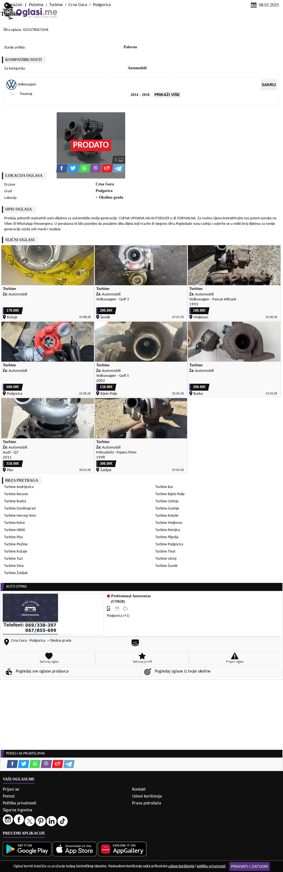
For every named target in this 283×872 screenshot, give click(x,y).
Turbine (56, 5)
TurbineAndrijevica (19, 487)
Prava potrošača (146, 803)
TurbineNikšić (14, 530)
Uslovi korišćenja (147, 796)
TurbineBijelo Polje (170, 494)
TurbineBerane (16, 494)
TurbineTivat (165, 552)
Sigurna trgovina (17, 810)
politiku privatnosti (211, 866)
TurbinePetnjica (167, 530)
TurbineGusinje (167, 508)
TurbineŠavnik (166, 566)
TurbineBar (164, 487)
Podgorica (102, 5)
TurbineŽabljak (16, 573)
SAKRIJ (269, 84)
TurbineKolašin (167, 516)
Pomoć (9, 796)
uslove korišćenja (181, 866)
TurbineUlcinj (165, 559)
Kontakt (139, 789)
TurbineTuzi (13, 559)
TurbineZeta (14, 566)
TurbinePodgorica (169, 544)
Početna (36, 5)
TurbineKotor (14, 523)
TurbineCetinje (167, 501)
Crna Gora (78, 5)
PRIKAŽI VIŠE (167, 94)
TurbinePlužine (16, 544)
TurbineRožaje (15, 552)
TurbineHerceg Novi (20, 516)
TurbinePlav (13, 537)
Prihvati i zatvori (249, 866)
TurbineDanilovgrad (19, 508)
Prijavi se (11, 789)
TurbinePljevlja (167, 537)
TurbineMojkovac (169, 523)
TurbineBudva (15, 501)
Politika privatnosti (19, 803)
